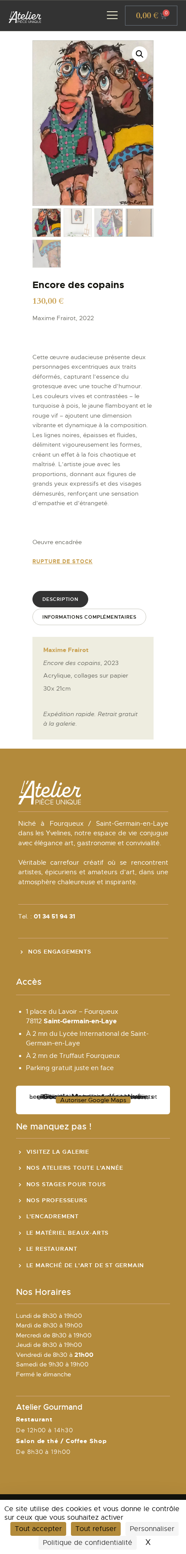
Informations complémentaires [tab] (89, 617)
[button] (140, 54)
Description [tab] (60, 599)
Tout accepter (38, 1529)
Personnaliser (152, 1529)
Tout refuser (95, 1529)
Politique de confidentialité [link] (87, 1542)
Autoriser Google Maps (93, 1100)
